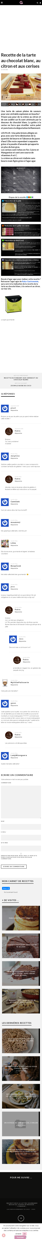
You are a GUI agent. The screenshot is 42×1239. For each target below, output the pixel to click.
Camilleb (15, 502)
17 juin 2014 (18, 476)
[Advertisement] (21, 28)
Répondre (14, 410)
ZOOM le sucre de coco (21, 385)
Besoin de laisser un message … (22, 1204)
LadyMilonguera (19, 755)
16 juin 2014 (14, 453)
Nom (3, 821)
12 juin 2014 (14, 520)
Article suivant (21, 383)
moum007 (15, 522)
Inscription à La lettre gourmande (22, 1203)
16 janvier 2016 (19, 428)
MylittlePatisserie (20, 682)
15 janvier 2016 (15, 406)
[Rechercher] (37, 2)
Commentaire (6, 782)
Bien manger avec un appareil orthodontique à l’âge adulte (21, 1095)
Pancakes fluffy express (21, 918)
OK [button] (24, 1234)
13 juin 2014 (14, 499)
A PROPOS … (22, 1206)
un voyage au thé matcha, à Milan (21, 1123)
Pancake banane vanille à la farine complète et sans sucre (21, 1150)
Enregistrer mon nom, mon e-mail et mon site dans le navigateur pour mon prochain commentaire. (19, 857)
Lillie (13, 543)
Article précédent (21, 375)
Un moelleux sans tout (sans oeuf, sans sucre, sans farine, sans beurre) (21, 973)
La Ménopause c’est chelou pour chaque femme (21, 1067)
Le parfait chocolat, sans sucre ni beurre (21, 946)
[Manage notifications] (3, 1235)
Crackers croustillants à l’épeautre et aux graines (21, 1039)
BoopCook (16, 566)
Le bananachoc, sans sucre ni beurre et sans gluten (21, 1001)
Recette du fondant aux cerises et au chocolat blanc (21, 378)
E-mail (3, 832)
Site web (4, 842)
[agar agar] (14, 315)
